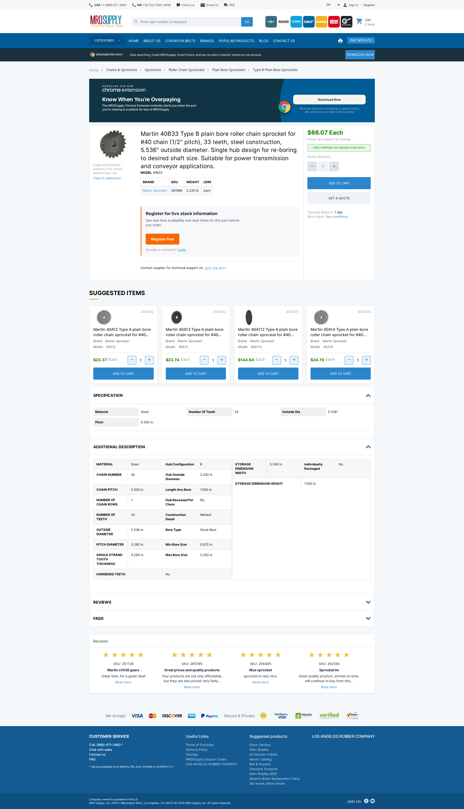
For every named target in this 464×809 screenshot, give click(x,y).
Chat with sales (100, 749)
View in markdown (107, 178)
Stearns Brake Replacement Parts (274, 778)
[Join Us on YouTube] (372, 801)
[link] (232, 100)
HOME (133, 41)
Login (182, 250)
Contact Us (284, 41)
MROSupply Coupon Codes (206, 759)
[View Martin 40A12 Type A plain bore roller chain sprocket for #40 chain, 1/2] (104, 318)
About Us (151, 41)
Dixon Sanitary (260, 745)
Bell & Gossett (260, 764)
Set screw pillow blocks (267, 783)
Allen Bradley (259, 749)
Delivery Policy (197, 749)
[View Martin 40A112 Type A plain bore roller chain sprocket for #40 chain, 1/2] (249, 318)
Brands (207, 41)
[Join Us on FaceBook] (366, 801)
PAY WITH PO (361, 40)
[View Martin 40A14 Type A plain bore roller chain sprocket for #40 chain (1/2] (321, 318)
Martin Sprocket (155, 190)
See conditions (337, 216)
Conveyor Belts (180, 41)
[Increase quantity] (334, 166)
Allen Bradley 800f (263, 774)
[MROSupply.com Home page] (106, 21)
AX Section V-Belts (263, 754)
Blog (263, 41)
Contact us (97, 754)
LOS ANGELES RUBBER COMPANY (211, 764)
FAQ (92, 759)
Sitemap (192, 754)
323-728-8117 (215, 268)
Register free (162, 239)
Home (93, 70)
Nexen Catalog (260, 759)
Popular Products (236, 41)
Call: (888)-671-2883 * (106, 745)
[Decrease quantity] (312, 166)
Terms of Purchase (200, 745)
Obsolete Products (263, 769)
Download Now (329, 99)
